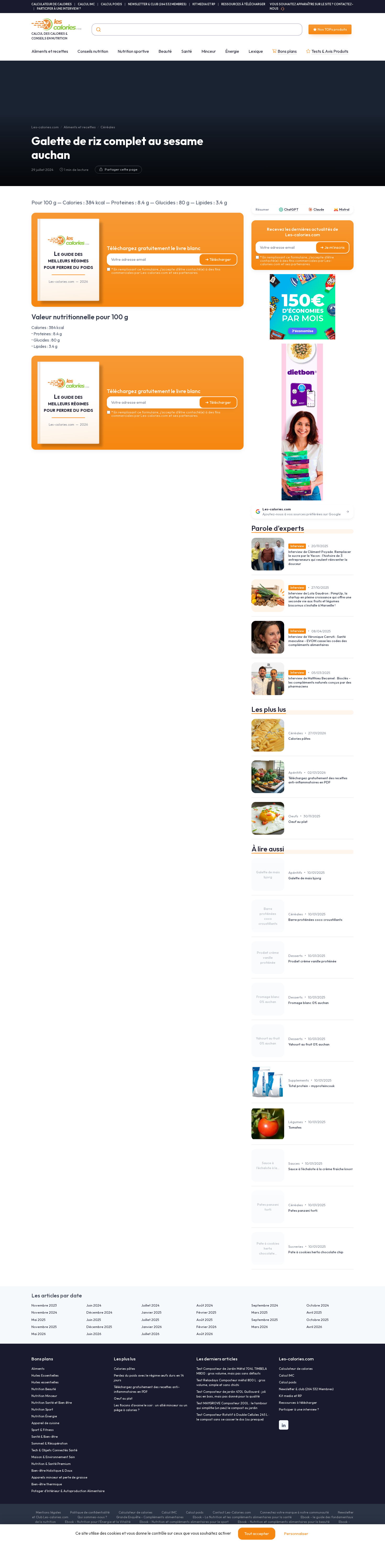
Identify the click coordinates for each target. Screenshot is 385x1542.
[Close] (287, 732)
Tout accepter (256, 1533)
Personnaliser (296, 1533)
